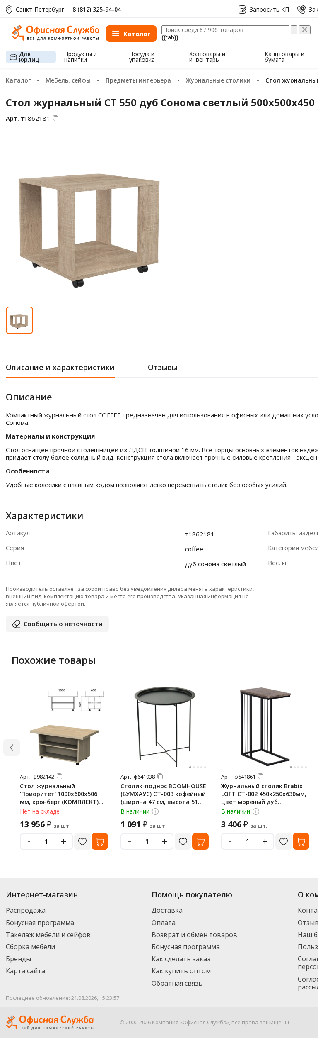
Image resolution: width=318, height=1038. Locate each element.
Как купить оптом (181, 970)
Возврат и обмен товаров (194, 934)
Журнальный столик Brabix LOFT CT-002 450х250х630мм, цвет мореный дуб (263, 794)
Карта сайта (25, 970)
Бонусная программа (40, 922)
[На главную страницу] (55, 38)
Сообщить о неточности (63, 623)
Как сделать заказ (181, 958)
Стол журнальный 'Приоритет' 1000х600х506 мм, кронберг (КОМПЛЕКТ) (59, 794)
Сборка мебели (30, 946)
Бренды (18, 958)
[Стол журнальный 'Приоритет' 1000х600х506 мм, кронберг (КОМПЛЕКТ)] (64, 726)
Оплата (164, 922)
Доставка (167, 910)
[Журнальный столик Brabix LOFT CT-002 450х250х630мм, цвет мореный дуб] (265, 726)
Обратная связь (177, 983)
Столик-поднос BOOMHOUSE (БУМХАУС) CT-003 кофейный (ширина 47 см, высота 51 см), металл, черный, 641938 (163, 798)
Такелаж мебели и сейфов (48, 934)
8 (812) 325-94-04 (96, 9)
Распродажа (26, 910)
